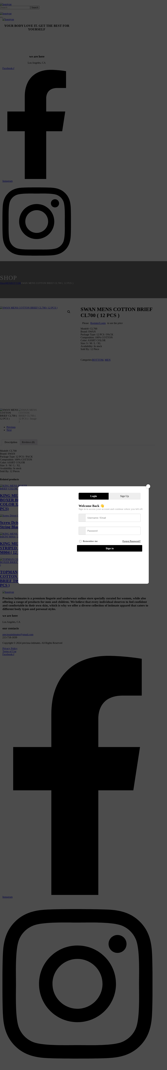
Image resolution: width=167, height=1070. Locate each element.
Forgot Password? (131, 541)
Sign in (110, 548)
